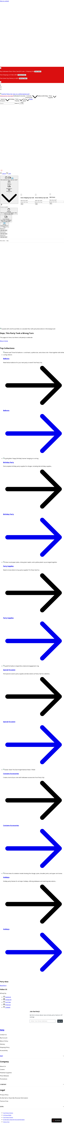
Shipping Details (22, 75)
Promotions (3, 1079)
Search (17, 103)
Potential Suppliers (6, 1073)
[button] (0, 68)
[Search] (22, 103)
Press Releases (4, 1076)
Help (7, 240)
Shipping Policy (5, 1047)
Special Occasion (9, 670)
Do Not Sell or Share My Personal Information (14, 1098)
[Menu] (1, 87)
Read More (3, 985)
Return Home (4, 341)
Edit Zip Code (4, 230)
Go (22, 204)
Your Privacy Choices (8, 1113)
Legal (2, 1106)
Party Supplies (8, 566)
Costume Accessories (11, 774)
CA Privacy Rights (7, 1115)
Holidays (6, 877)
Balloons (6, 359)
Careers (2, 1069)
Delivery (2, 1044)
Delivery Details (23, 78)
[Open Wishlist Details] (1, 170)
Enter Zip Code (24, 200)
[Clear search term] (19, 103)
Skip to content (4, 1)
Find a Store (2, 240)
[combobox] (7, 103)
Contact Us (3, 1035)
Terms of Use (4, 1101)
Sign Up (60, 1021)
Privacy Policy (4, 1095)
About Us (3, 1066)
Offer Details (38, 71)
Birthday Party (8, 462)
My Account (3, 1038)
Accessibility (4, 1050)
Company (3, 1084)
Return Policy (4, 1041)
